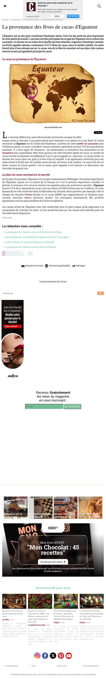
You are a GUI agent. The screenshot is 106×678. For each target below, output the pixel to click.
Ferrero (28, 194)
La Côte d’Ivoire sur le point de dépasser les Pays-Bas (29, 242)
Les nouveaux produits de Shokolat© (40, 515)
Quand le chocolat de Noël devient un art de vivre (12, 613)
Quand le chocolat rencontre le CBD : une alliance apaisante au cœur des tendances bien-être (38, 616)
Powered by (31, 16)
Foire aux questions (91, 666)
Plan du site (62, 666)
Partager (80, 265)
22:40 (87, 622)
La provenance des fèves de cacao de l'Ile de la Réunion (30, 247)
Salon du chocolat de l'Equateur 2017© (64, 515)
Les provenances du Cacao (52, 20)
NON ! (57, 16)
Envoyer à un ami (34, 265)
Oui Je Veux (73, 16)
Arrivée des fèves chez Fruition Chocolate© (89, 515)
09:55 (47, 625)
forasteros (7, 153)
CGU (33, 666)
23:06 (61, 622)
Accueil (5, 20)
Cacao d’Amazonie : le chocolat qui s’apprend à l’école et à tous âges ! (36, 237)
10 (30, 253)
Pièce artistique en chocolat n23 (13, 515)
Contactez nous (12, 666)
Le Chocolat (15, 20)
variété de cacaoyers (87, 143)
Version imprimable (59, 265)
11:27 (11, 620)
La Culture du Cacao (31, 20)
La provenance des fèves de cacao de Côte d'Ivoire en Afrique (33, 232)
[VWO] (37, 16)
